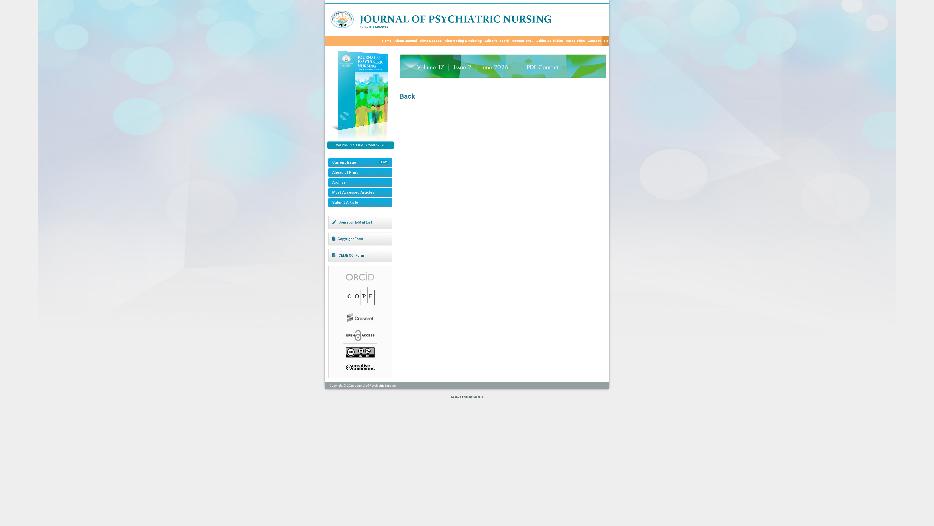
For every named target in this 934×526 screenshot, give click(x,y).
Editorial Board (497, 41)
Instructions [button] (521, 41)
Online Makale (473, 396)
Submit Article (345, 202)
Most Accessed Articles (353, 192)
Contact (594, 41)
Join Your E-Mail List (355, 222)
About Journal (406, 41)
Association (575, 41)
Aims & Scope (431, 41)
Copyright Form (350, 239)
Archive (339, 182)
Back (407, 96)
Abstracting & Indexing (463, 41)
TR (606, 41)
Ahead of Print (345, 172)
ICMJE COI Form (351, 255)
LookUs (456, 396)
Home (387, 41)
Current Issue (359, 162)
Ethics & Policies (549, 41)
